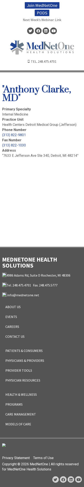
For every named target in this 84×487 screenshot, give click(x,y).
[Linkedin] (46, 30)
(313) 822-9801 (14, 135)
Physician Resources (22, 380)
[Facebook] (38, 30)
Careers (12, 326)
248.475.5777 (48, 285)
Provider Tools (18, 370)
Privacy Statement (16, 458)
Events (11, 317)
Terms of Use (43, 458)
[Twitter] (30, 30)
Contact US (15, 336)
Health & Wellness (21, 394)
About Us (13, 307)
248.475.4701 (47, 61)
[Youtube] (53, 30)
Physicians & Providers (24, 360)
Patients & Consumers (24, 351)
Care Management (20, 414)
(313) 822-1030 (14, 145)
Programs (14, 404)
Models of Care (18, 424)
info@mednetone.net (23, 295)
